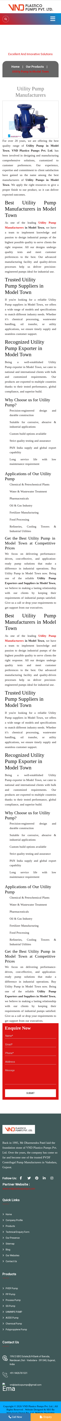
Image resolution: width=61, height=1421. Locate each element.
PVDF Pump (12, 1288)
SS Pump (10, 1306)
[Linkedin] (45, 1179)
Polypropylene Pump (16, 1329)
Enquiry (47, 1417)
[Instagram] (53, 1179)
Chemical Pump (14, 1323)
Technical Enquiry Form (17, 1232)
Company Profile (14, 1220)
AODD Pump (12, 1317)
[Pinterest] (38, 1179)
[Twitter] (30, 1179)
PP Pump (10, 1294)
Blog (8, 1249)
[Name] (5, 19)
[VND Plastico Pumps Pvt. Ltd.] (30, 6)
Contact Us (11, 1261)
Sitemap (10, 1243)
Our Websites (12, 1255)
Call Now (16, 1417)
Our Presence (13, 1238)
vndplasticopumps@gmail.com (25, 1384)
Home (15, 66)
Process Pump (13, 1300)
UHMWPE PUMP (14, 1312)
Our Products (35, 66)
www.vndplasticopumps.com (18, 1188)
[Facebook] (22, 1179)
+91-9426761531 (18, 1373)
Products (10, 1226)
